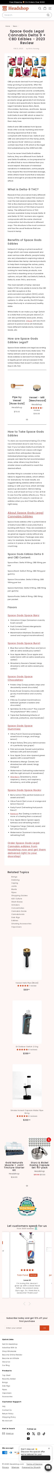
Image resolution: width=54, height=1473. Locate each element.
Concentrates (17, 908)
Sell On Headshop (10, 1344)
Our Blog (6, 1365)
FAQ (4, 1406)
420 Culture (16, 898)
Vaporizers (16, 927)
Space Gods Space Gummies (20, 727)
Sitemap (15, 1467)
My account (7, 1421)
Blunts (14, 889)
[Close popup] (49, 1448)
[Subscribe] (44, 1328)
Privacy (5, 1467)
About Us (6, 1362)
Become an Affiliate (10, 1358)
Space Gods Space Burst (24, 643)
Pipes (13, 892)
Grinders (15, 905)
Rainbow (14, 813)
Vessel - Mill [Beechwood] (37, 399)
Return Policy (7, 1413)
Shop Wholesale (9, 1351)
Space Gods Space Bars (23, 615)
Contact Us (7, 1410)
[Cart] (44, 8)
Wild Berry (15, 777)
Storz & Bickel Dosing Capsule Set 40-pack (40, 1165)
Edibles (14, 920)
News (15, 26)
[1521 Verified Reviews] (27, 1216)
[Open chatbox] (48, 1467)
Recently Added (9, 1379)
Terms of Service (34, 1464)
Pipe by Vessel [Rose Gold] (17, 400)
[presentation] (26, 419)
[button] (23, 985)
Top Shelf (6, 1375)
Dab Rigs (15, 917)
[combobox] (27, 15)
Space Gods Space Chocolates (20, 678)
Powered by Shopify (31, 1467)
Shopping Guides (19, 895)
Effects (29, 321)
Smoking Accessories (21, 923)
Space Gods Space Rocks (24, 790)
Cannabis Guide (19, 911)
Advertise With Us (9, 1348)
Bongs (14, 877)
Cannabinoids (18, 914)
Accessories (7, 1396)
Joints (14, 886)
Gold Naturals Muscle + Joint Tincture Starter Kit (14, 1166)
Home (8, 26)
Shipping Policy (9, 1417)
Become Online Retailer (12, 1355)
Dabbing (15, 880)
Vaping (14, 883)
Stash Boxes (17, 902)
